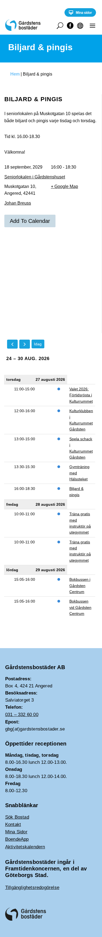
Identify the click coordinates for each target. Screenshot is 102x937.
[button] (92, 25)
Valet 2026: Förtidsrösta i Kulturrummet (81, 395)
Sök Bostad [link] (17, 817)
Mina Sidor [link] (16, 831)
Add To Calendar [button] (30, 221)
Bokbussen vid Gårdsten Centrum (80, 607)
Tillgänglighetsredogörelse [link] (32, 887)
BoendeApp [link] (17, 839)
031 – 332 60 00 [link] (21, 714)
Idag (38, 344)
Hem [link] (15, 74)
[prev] (12, 344)
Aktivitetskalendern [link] (25, 846)
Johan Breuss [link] (17, 203)
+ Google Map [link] (64, 186)
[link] (80, 15)
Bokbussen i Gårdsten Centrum (79, 585)
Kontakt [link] (13, 824)
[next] (24, 344)
